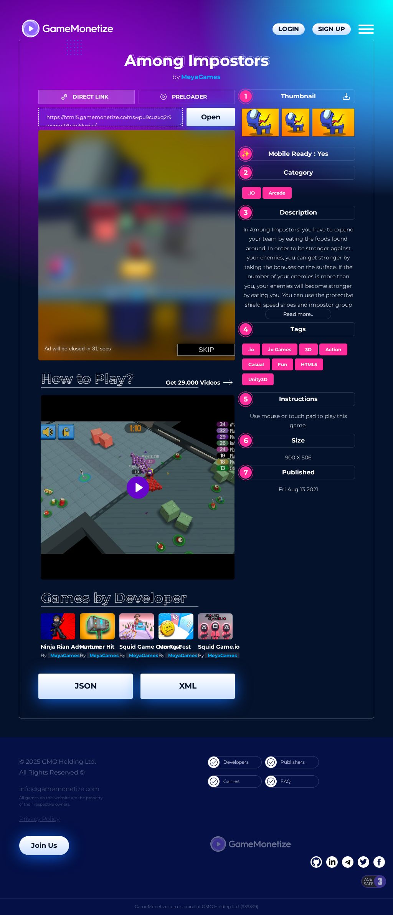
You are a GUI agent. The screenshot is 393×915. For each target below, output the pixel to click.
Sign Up (331, 29)
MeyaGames (201, 77)
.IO (251, 193)
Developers (236, 762)
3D (308, 349)
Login (288, 29)
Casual (256, 364)
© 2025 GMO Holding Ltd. (57, 761)
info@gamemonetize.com (59, 789)
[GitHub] (379, 862)
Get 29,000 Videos (195, 382)
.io (251, 349)
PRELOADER (188, 96)
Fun (282, 364)
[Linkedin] (347, 862)
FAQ (286, 781)
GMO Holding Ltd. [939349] (230, 906)
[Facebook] (316, 862)
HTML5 (309, 364)
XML (187, 685)
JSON (86, 685)
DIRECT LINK (89, 96)
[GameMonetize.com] (67, 29)
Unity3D (258, 379)
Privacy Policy (39, 819)
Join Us (44, 845)
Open (210, 117)
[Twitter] (363, 862)
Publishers (293, 762)
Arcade (277, 193)
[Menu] (366, 29)
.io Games (279, 349)
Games (231, 781)
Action (333, 349)
